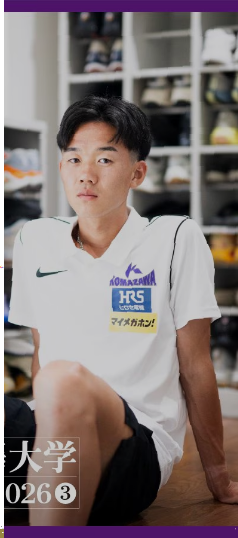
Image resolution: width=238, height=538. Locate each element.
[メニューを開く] (2, 2)
